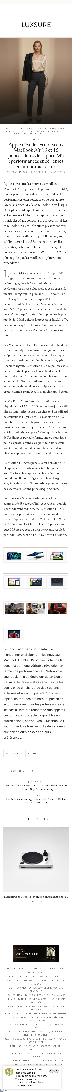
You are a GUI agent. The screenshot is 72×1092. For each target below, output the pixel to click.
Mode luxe (14, 1060)
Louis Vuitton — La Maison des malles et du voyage (36, 995)
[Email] (48, 33)
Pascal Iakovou (19, 172)
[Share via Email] (61, 771)
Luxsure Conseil (36, 973)
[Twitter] (29, 33)
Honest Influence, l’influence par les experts (36, 977)
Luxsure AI (36, 968)
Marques (57, 1064)
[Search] (68, 9)
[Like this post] (35, 771)
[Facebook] (24, 33)
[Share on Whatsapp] (52, 771)
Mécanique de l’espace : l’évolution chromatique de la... (36, 897)
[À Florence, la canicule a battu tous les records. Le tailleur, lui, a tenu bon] (36, 81)
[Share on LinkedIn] (48, 771)
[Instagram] (34, 33)
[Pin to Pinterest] (45, 771)
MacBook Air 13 (14, 753)
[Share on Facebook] (39, 771)
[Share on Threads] (55, 771)
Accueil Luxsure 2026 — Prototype (30, 1064)
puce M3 (32, 753)
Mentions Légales (55, 968)
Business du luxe (53, 1060)
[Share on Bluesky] (58, 771)
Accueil (7, 129)
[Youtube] (43, 33)
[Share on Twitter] (42, 771)
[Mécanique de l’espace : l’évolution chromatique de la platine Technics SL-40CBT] (36, 859)
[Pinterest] (38, 33)
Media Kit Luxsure (17, 968)
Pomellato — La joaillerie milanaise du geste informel (36, 1013)
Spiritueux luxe (32, 1060)
